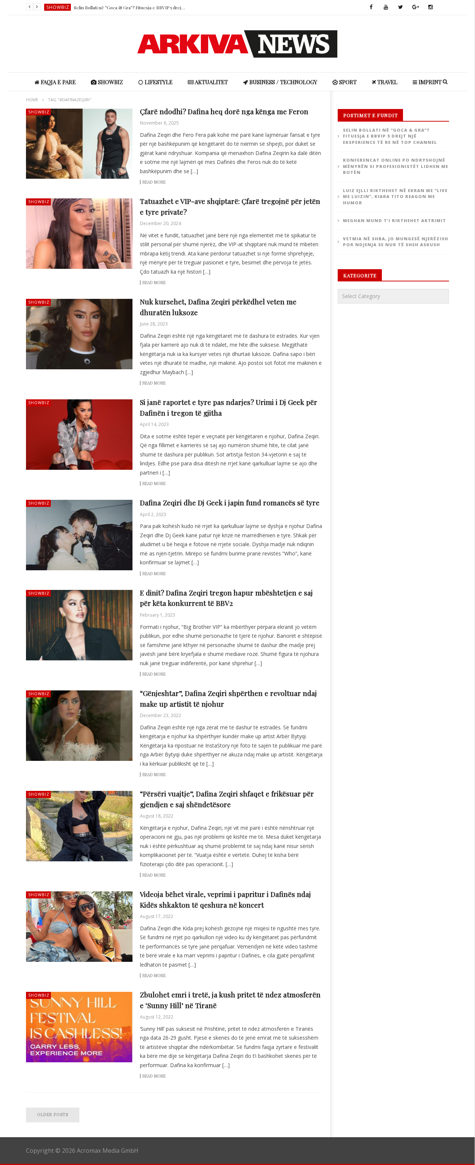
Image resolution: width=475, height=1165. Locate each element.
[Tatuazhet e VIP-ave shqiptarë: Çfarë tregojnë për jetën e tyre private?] (79, 233)
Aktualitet (211, 82)
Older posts (52, 1114)
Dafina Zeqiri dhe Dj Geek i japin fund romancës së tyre (230, 502)
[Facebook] (371, 7)
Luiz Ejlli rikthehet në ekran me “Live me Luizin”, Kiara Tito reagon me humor (395, 196)
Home (32, 99)
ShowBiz (109, 82)
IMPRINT (429, 82)
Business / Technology (282, 82)
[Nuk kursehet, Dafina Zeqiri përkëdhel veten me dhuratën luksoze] (79, 334)
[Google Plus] (415, 7)
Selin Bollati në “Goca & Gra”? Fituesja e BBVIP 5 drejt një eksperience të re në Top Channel (390, 136)
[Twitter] (400, 7)
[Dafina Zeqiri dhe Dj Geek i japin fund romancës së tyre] (79, 535)
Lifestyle (57, 7)
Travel (386, 82)
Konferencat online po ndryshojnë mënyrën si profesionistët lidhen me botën (129, 7)
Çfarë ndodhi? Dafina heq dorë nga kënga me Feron (224, 111)
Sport (347, 82)
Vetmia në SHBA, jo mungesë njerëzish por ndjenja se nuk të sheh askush (395, 242)
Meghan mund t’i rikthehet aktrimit (394, 220)
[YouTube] (386, 7)
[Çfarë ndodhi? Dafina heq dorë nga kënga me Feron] (79, 144)
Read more (154, 182)
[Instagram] (430, 7)
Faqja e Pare (57, 82)
